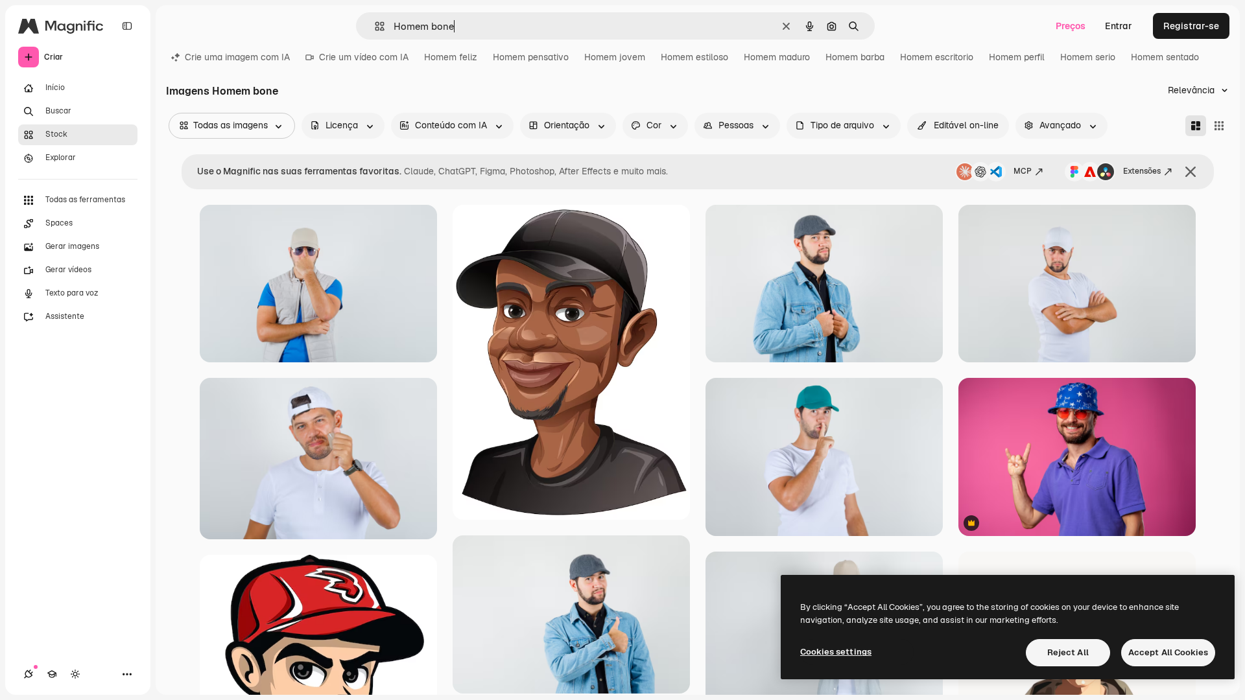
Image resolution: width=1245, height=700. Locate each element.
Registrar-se (1191, 26)
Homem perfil (1017, 57)
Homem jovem (614, 57)
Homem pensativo (531, 57)
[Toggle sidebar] (127, 26)
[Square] (1219, 125)
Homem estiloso (694, 57)
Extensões (1142, 171)
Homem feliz (450, 57)
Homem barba (854, 57)
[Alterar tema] (75, 674)
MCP (1023, 171)
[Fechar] (1190, 172)
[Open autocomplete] (374, 26)
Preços (1070, 26)
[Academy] (52, 674)
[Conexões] (28, 674)
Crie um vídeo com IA (364, 57)
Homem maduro (777, 57)
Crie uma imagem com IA (237, 57)
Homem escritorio (936, 57)
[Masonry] (1195, 125)
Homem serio (1087, 57)
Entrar (1118, 26)
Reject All (1068, 652)
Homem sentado (1165, 57)
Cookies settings (836, 651)
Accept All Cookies (1168, 652)
